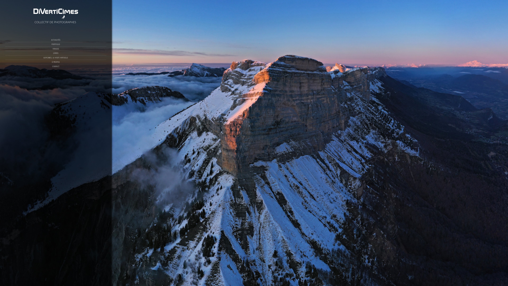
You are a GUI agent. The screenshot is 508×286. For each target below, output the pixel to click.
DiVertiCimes (55, 15)
